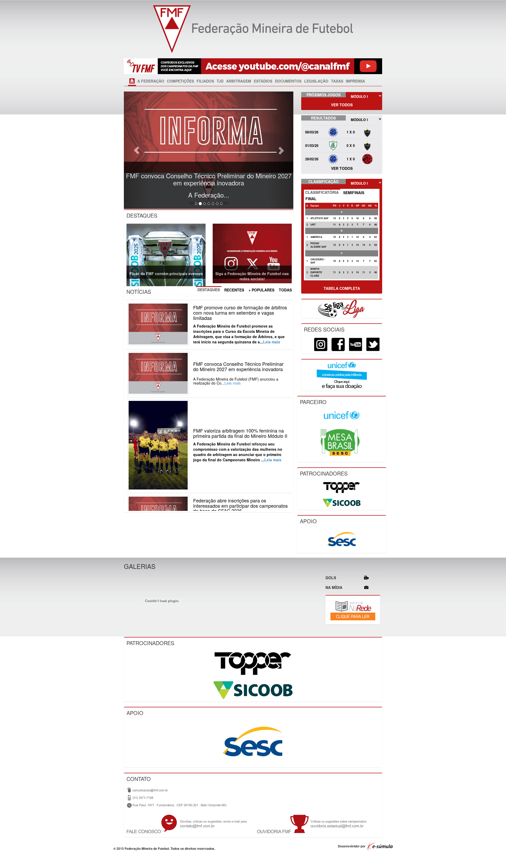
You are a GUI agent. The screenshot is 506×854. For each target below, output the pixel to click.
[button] (136, 150)
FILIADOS (205, 81)
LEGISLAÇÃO (316, 81)
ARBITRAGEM (238, 81)
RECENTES (234, 289)
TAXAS (337, 81)
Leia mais (271, 341)
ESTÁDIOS (263, 81)
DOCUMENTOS (288, 81)
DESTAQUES (208, 289)
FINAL (311, 198)
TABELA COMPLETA (342, 288)
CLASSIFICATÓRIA (322, 192)
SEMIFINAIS (353, 192)
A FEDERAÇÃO (150, 81)
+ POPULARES (261, 289)
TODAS (285, 289)
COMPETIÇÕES (180, 81)
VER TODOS (342, 104)
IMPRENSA (355, 81)
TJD (220, 81)
